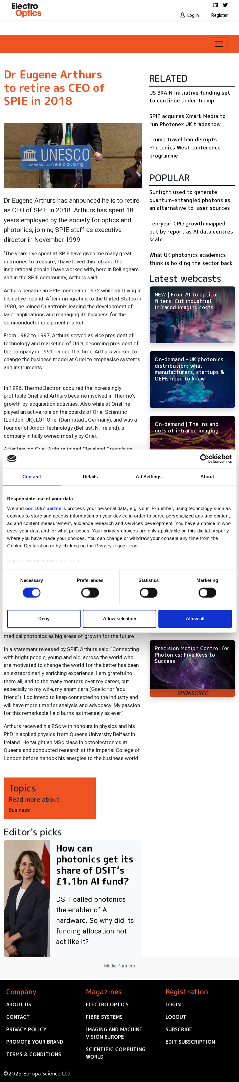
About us (18, 1004)
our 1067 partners (45, 508)
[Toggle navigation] (219, 43)
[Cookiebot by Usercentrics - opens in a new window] (204, 458)
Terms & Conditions (33, 1054)
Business (19, 810)
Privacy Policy (26, 1029)
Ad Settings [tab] (149, 476)
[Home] (63, 10)
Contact (18, 1016)
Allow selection (119, 618)
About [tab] (207, 476)
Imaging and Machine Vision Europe (114, 1033)
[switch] (90, 593)
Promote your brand (34, 1041)
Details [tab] (90, 476)
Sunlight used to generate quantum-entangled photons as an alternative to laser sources (189, 199)
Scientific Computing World (115, 1053)
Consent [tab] (31, 476)
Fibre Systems (104, 1016)
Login (173, 1004)
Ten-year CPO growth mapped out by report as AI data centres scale (191, 231)
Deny (43, 618)
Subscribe (179, 1029)
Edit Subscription (190, 1041)
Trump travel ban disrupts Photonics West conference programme (185, 147)
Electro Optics (107, 1004)
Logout (176, 1016)
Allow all (195, 618)
